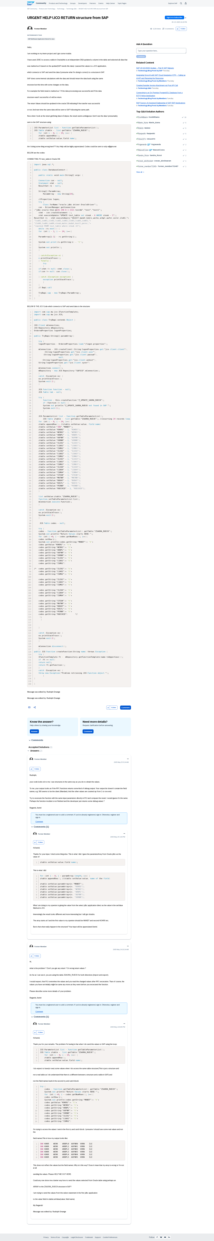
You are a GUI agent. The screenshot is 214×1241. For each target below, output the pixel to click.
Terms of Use (55, 1237)
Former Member (40, 29)
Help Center (110, 3)
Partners (93, 3)
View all (139, 172)
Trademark (89, 1237)
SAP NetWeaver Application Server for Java (41, 39)
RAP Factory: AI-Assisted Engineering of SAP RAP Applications (160, 103)
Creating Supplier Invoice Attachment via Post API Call (157, 85)
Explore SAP (172, 3)
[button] (177, 29)
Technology (60, 9)
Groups (73, 3)
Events (101, 3)
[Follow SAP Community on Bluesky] (161, 1237)
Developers (82, 3)
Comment (125, 708)
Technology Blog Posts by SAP (150, 71)
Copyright (65, 1237)
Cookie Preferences (110, 1237)
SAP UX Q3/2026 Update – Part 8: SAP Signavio (155, 68)
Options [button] (185, 18)
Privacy (46, 1237)
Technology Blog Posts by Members (152, 81)
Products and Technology (58, 3)
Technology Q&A (71, 9)
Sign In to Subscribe (174, 17)
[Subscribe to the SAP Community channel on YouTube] (165, 1237)
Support (98, 1237)
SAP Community (32, 9)
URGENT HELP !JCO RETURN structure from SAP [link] (93, 9)
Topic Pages (122, 3)
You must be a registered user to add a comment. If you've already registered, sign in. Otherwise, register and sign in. (77, 816)
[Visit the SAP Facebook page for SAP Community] (157, 1237)
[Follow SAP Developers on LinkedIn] (169, 1237)
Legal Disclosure (77, 1237)
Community (41, 3)
